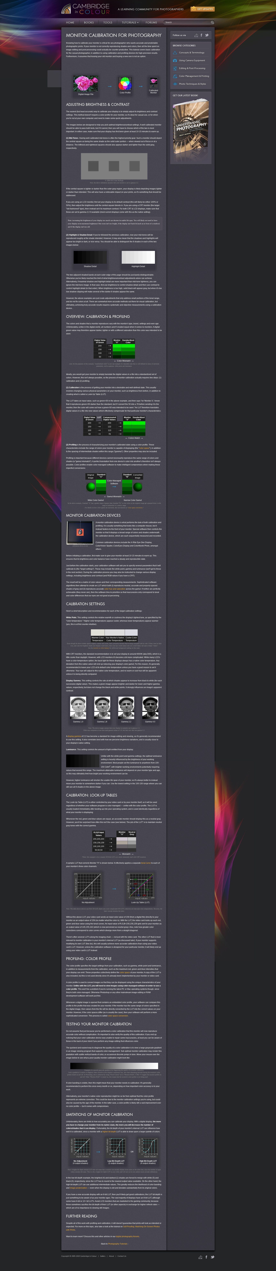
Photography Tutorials (117, 1244)
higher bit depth (109, 1132)
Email (196, 35)
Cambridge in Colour (85, 9)
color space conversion (135, 508)
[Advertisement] (114, 66)
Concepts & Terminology (191, 52)
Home (70, 22)
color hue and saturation (114, 589)
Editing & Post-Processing (192, 68)
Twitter (207, 35)
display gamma (74, 736)
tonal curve (146, 863)
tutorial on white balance (101, 648)
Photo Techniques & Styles (192, 84)
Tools (107, 22)
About (111, 1256)
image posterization (78, 1188)
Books (89, 22)
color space (144, 448)
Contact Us (122, 1256)
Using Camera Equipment (192, 60)
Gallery (102, 1256)
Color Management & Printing (194, 76)
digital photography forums (127, 1236)
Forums (151, 22)
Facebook (201, 35)
